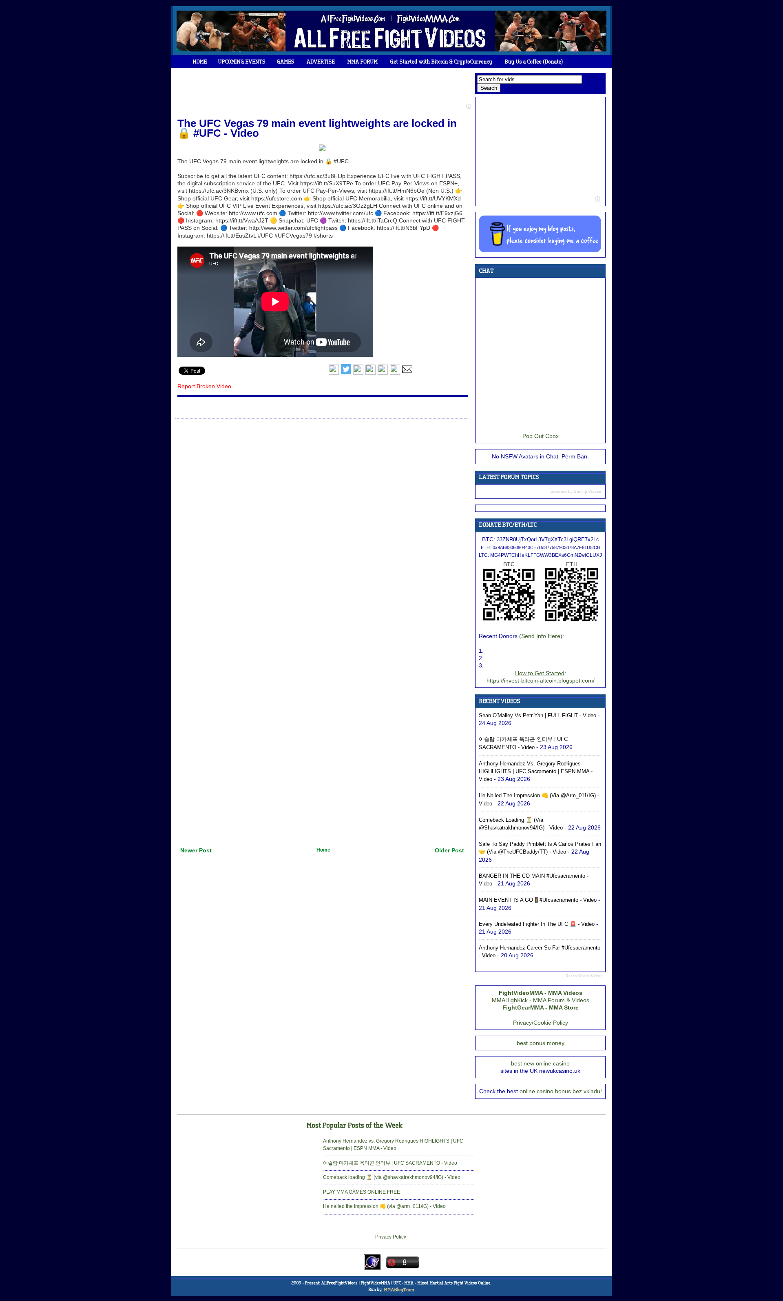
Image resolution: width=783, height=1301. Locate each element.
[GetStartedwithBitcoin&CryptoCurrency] (441, 61)
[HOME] (200, 61)
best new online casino (540, 1063)
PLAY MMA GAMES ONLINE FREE (361, 1192)
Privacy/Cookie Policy (540, 1022)
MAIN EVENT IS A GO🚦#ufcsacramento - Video (538, 900)
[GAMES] (286, 61)
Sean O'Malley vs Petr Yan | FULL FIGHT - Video (537, 715)
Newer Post (196, 850)
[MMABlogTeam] (399, 1289)
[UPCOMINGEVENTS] (242, 61)
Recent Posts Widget (584, 976)
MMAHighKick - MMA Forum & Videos (540, 1000)
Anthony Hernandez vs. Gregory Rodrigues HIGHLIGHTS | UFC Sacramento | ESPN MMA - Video (536, 771)
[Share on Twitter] (346, 373)
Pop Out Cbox (540, 436)
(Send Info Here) (540, 636)
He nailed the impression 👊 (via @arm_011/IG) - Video (384, 1206)
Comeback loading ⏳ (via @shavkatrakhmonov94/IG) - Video (391, 1177)
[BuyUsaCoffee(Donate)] (534, 61)
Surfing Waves (587, 491)
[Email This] (407, 373)
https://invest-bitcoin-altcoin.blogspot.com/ (541, 680)
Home (323, 850)
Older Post (449, 850)
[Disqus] (322, 525)
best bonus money (540, 1043)
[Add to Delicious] (358, 373)
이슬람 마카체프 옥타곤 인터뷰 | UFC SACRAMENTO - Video (390, 1163)
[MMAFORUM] (362, 61)
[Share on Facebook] (333, 373)
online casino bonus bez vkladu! (561, 1091)
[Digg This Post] (370, 373)
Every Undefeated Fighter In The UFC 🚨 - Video (537, 924)
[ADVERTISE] (321, 61)
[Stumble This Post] (382, 373)
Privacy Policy (390, 1237)
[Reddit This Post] (394, 373)
